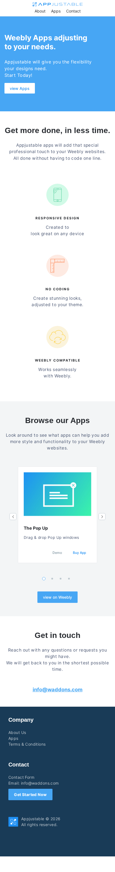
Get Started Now (30, 794)
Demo (57, 553)
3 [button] (61, 579)
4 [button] (69, 579)
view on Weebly (57, 597)
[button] (12, 516)
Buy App (79, 553)
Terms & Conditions (27, 744)
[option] (57, 514)
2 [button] (52, 579)
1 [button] (43, 578)
